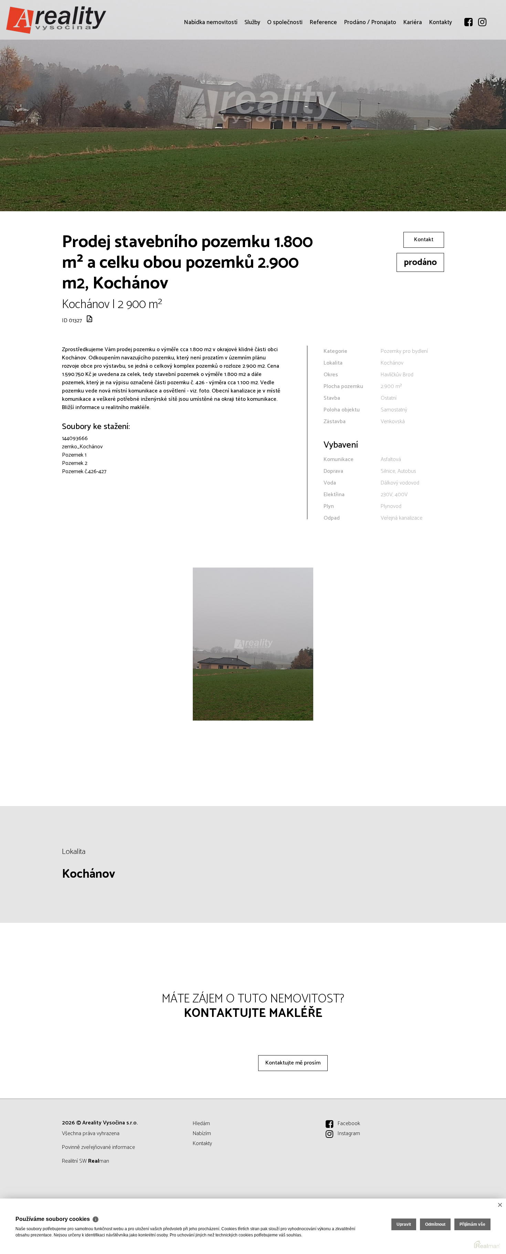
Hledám (201, 1123)
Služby (252, 62)
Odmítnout (435, 1224)
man (98, 1161)
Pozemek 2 (74, 463)
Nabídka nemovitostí (211, 62)
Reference (323, 62)
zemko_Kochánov (82, 446)
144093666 (75, 438)
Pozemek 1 (74, 455)
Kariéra (412, 62)
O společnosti (285, 62)
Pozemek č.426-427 (84, 471)
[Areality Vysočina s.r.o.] (56, 19)
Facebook (349, 1123)
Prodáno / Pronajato (370, 62)
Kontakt (423, 239)
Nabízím (202, 1133)
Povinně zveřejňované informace (98, 1147)
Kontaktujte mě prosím (292, 1063)
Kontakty (440, 62)
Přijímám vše (472, 1224)
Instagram (349, 1133)
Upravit (404, 1224)
